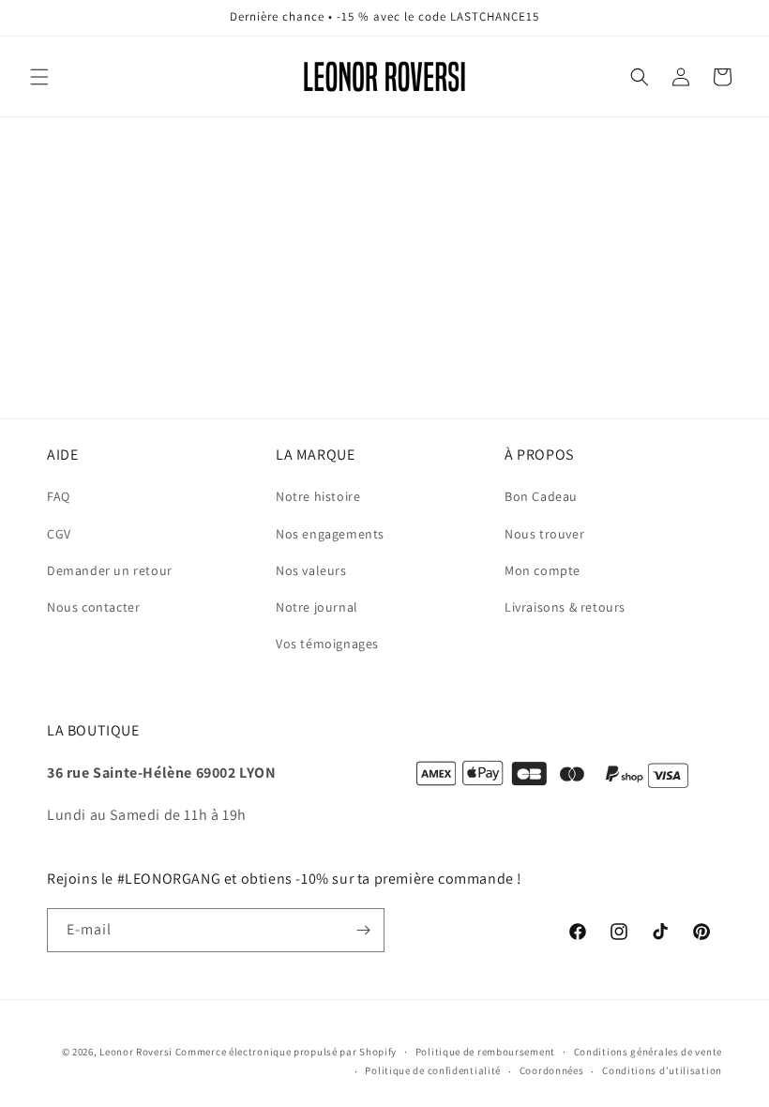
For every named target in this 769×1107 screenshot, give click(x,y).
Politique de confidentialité (433, 1070)
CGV (59, 533)
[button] (39, 77)
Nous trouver (544, 533)
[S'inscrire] (363, 930)
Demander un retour (110, 570)
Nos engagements (330, 533)
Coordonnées (552, 1070)
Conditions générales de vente (648, 1051)
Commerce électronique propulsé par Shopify (286, 1051)
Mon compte (543, 570)
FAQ (58, 496)
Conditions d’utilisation (662, 1070)
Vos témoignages (327, 643)
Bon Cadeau (541, 496)
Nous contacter (93, 607)
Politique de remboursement (485, 1051)
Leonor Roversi (136, 1051)
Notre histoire (318, 496)
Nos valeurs (311, 570)
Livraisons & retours (565, 607)
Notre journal (317, 607)
